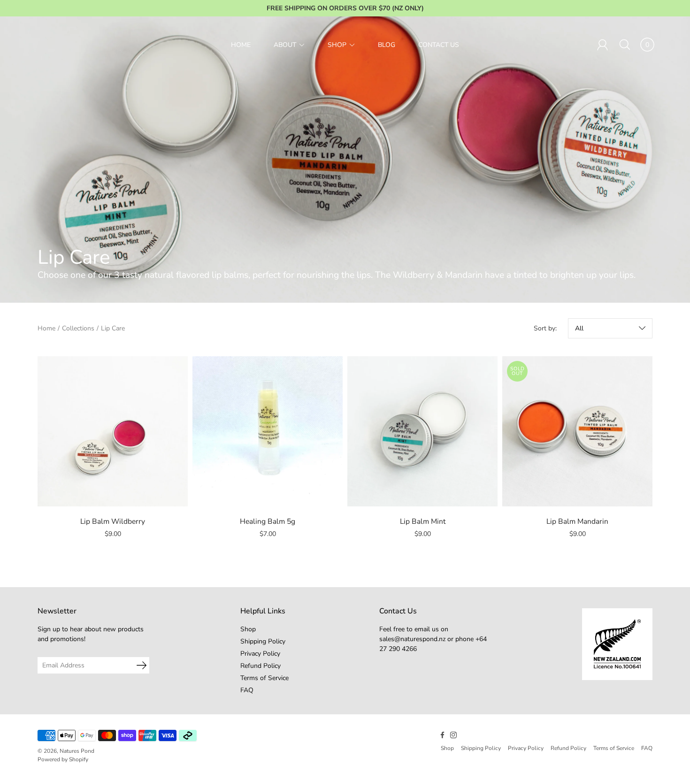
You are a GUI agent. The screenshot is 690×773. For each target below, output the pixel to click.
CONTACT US (438, 44)
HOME (241, 44)
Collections (78, 328)
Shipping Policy (262, 641)
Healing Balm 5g (267, 521)
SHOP (337, 44)
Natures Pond (77, 751)
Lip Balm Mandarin (577, 521)
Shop (248, 629)
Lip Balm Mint (422, 521)
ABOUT (285, 44)
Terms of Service (264, 678)
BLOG (386, 44)
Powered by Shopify (63, 759)
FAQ (246, 690)
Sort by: (545, 328)
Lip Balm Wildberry (112, 521)
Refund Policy (260, 665)
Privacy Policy (260, 653)
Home (46, 328)
